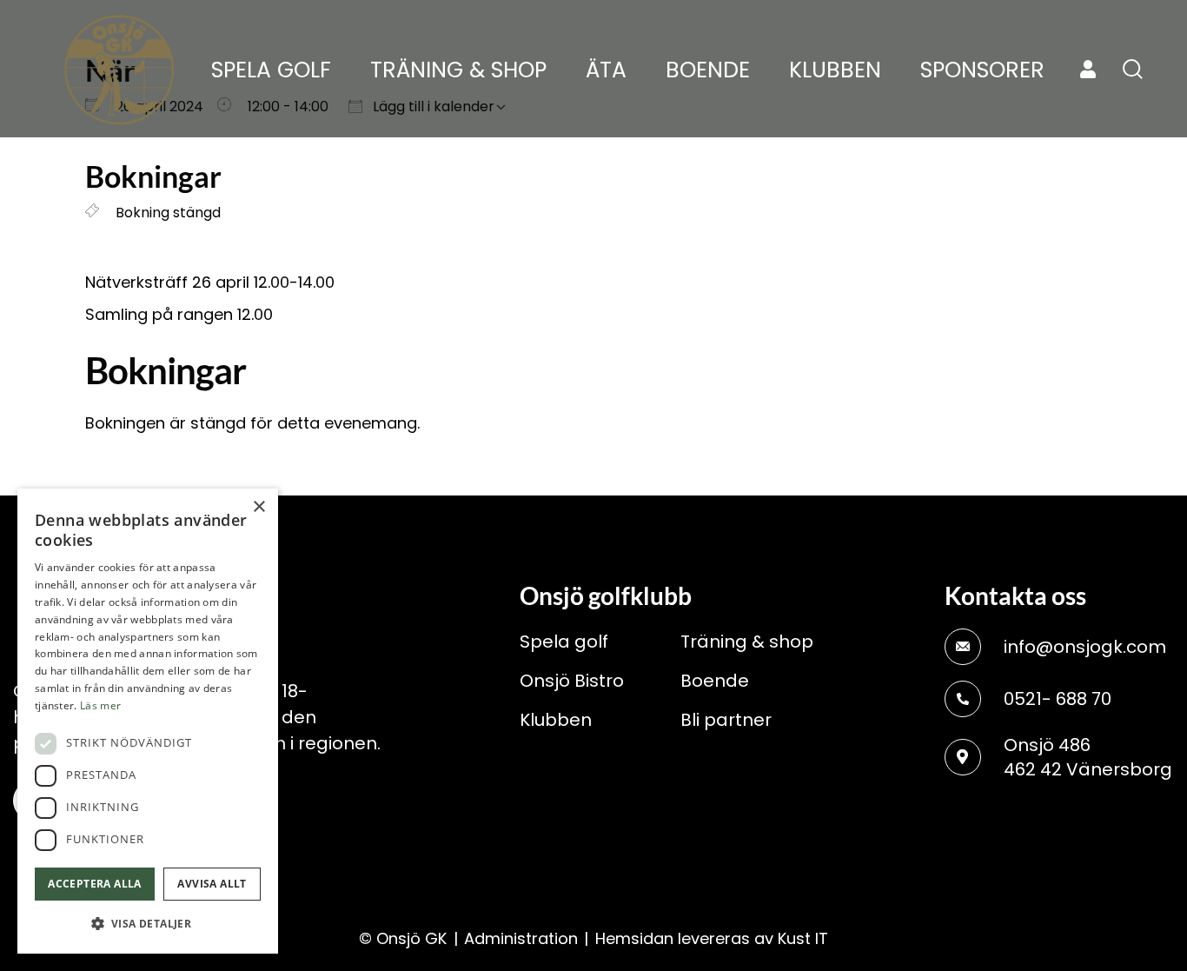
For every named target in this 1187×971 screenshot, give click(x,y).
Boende (714, 680)
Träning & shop (746, 641)
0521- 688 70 (1057, 699)
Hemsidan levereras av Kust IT (711, 938)
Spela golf (564, 641)
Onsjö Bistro (572, 680)
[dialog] (147, 721)
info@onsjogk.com (1085, 647)
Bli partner (726, 720)
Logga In (1088, 69)
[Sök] (1133, 68)
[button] (148, 924)
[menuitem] (271, 70)
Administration (521, 938)
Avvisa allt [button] (211, 883)
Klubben (556, 720)
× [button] (258, 507)
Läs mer (100, 705)
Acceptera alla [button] (95, 883)
